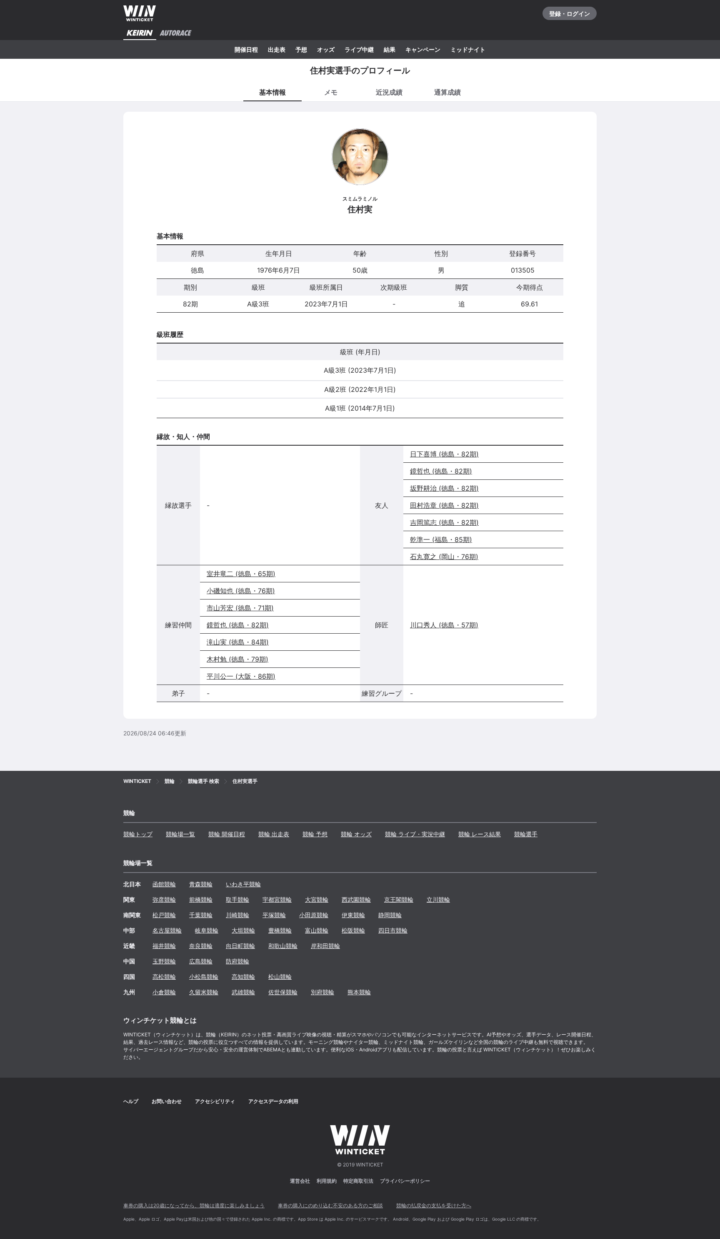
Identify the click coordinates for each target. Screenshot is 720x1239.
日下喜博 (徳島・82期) (444, 454)
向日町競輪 (240, 945)
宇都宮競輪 (277, 899)
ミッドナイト (467, 49)
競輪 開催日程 (226, 834)
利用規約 (327, 1181)
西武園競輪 (356, 899)
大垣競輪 (243, 930)
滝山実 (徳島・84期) (238, 642)
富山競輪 (316, 930)
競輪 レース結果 (479, 834)
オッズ (326, 49)
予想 (301, 49)
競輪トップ (137, 834)
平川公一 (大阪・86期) (241, 676)
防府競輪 (237, 961)
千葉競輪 (200, 914)
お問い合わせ (167, 1101)
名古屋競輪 (167, 930)
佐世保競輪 (283, 992)
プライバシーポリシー (405, 1181)
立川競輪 (438, 899)
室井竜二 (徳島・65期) (241, 573)
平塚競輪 (274, 914)
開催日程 (246, 49)
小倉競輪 (164, 992)
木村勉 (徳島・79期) (237, 659)
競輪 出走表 (273, 834)
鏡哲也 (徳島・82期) (441, 471)
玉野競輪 (164, 961)
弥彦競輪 (164, 899)
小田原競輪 (313, 914)
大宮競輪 (316, 899)
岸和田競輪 (325, 945)
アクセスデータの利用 (273, 1101)
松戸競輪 (164, 914)
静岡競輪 (390, 914)
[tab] (331, 91)
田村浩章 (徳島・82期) (444, 505)
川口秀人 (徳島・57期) (444, 625)
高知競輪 (243, 976)
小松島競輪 (203, 976)
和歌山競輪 (283, 945)
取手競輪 (237, 899)
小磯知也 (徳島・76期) (241, 591)
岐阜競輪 (206, 930)
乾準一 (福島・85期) (441, 539)
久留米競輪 (203, 992)
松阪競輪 (353, 930)
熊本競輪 (359, 992)
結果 (389, 49)
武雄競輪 (243, 992)
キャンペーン (422, 49)
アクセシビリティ (215, 1101)
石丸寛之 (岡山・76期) (444, 556)
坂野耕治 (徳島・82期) (444, 488)
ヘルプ (130, 1101)
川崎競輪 (237, 914)
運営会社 (300, 1181)
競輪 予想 (315, 834)
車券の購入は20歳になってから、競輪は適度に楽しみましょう (194, 1205)
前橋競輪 (200, 899)
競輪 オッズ (356, 834)
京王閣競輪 (398, 899)
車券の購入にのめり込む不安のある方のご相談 (330, 1205)
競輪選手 (526, 834)
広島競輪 (200, 961)
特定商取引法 (358, 1181)
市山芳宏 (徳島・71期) (240, 608)
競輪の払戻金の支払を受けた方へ (433, 1205)
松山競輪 (280, 976)
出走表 (276, 49)
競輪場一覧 (180, 834)
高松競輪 (164, 976)
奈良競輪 (200, 945)
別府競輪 (322, 992)
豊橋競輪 (280, 930)
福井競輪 (164, 945)
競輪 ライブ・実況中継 (415, 834)
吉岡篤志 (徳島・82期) (444, 522)
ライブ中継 (359, 49)
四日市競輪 (393, 930)
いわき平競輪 (243, 884)
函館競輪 (164, 884)
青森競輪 (200, 884)
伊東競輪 (353, 914)
